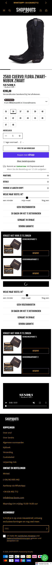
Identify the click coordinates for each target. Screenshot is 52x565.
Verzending (8, 452)
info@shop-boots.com (13, 497)
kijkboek (6, 447)
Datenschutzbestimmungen (18, 538)
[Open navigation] (6, 10)
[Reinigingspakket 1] (12, 247)
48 (13, 125)
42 (13, 118)
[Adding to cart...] (26, 284)
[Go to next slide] (46, 3)
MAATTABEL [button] (7, 175)
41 (6, 118)
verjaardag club (9, 462)
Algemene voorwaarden (13, 442)
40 (42, 111)
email (7, 528)
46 (42, 118)
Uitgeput (36, 253)
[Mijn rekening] (40, 10)
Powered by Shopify (26, 552)
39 (35, 111)
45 (35, 118)
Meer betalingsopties (26, 161)
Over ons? (7, 432)
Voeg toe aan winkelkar (26, 148)
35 (6, 111)
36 (13, 111)
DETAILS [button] (6, 181)
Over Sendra (8, 437)
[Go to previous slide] (6, 3)
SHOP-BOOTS (14, 552)
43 (20, 118)
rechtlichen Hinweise (27, 536)
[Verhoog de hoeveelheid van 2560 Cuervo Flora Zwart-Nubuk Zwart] (19, 136)
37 (20, 111)
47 (6, 125)
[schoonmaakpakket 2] (12, 267)
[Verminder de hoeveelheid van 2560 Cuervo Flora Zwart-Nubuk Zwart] (6, 136)
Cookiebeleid (8, 457)
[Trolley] (46, 10)
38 (28, 111)
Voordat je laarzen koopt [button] (13, 188)
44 (28, 118)
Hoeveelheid (7, 130)
